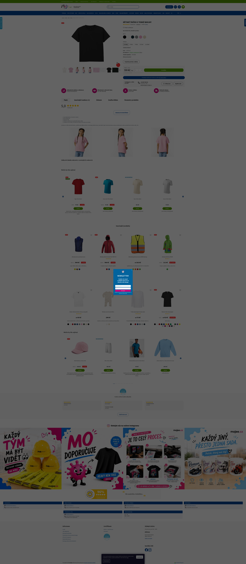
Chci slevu (123, 290)
